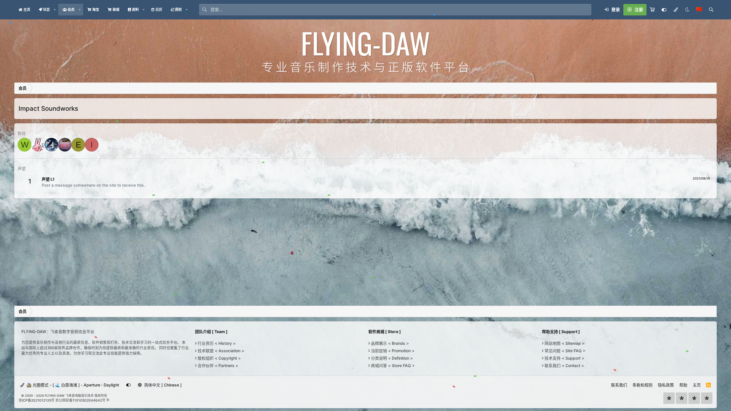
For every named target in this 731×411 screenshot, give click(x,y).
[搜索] (711, 9)
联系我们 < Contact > (563, 365)
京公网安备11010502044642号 (80, 400)
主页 (697, 384)
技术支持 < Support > (563, 358)
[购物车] (652, 9)
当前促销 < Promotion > (392, 350)
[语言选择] (699, 9)
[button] (54, 9)
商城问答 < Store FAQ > (392, 365)
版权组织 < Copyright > (218, 358)
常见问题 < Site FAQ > (564, 350)
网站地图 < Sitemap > (564, 343)
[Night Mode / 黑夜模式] (687, 9)
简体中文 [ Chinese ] (162, 384)
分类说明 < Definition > (391, 358)
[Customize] (664, 9)
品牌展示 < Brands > (389, 343)
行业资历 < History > (216, 343)
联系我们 (619, 384)
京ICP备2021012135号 (37, 400)
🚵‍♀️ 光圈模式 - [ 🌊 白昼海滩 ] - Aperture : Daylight (72, 384)
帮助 (683, 384)
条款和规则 (642, 384)
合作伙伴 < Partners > (217, 365)
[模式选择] (675, 9)
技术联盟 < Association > (220, 350)
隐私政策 (666, 384)
